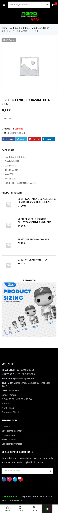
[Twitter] (15, 479)
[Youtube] (20, 479)
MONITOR (9, 174)
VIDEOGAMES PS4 (40, 28)
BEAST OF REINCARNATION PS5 (33, 239)
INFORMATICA (11, 170)
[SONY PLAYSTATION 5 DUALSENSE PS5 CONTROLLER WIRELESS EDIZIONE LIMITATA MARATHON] (8, 205)
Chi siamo (6, 426)
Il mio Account (9, 435)
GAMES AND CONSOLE (19, 28)
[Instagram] (9, 479)
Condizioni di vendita (12, 444)
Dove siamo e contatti (13, 431)
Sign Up (50, 471)
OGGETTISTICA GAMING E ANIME (20, 183)
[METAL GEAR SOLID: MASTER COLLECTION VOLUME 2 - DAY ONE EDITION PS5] (8, 225)
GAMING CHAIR (12, 161)
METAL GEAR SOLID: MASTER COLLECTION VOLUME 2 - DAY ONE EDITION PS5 (34, 221)
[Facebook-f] (4, 479)
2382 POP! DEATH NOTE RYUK (32, 260)
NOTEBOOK (10, 178)
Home (4, 28)
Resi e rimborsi (9, 439)
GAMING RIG (11, 165)
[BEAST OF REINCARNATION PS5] (8, 245)
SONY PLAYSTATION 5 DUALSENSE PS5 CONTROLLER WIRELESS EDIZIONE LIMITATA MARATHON (37, 201)
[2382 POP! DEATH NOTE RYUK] (8, 266)
